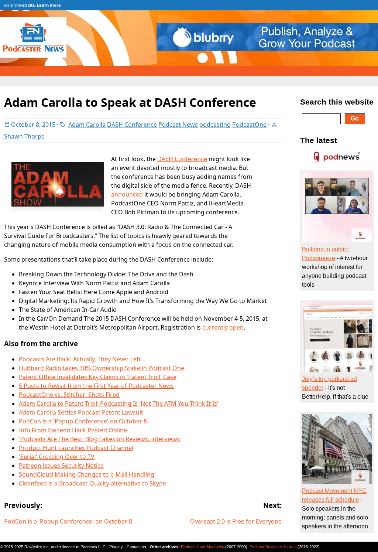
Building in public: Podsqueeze (325, 253)
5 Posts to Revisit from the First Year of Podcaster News (96, 386)
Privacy (116, 547)
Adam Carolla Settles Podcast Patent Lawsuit (81, 412)
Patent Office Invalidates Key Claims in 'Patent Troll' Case (97, 377)
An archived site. (32, 5)
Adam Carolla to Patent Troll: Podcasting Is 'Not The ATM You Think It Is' (119, 403)
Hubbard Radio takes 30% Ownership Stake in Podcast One (101, 368)
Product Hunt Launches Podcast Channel (76, 448)
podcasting (215, 124)
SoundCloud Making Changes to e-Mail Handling (86, 474)
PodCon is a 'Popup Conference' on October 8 (83, 421)
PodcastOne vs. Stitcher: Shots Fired (69, 395)
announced (127, 194)
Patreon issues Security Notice (61, 465)
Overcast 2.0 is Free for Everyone (236, 521)
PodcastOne (249, 124)
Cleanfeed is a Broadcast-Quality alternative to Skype (92, 483)
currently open (223, 327)
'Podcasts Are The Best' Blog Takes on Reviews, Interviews (99, 439)
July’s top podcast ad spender (329, 383)
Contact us (136, 547)
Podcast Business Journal (273, 547)
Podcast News (178, 124)
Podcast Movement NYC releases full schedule (334, 495)
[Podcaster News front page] (37, 55)
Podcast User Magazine (202, 547)
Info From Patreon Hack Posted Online (73, 430)
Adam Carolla (87, 124)
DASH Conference (132, 124)
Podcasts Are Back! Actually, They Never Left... (82, 359)
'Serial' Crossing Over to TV (56, 457)
